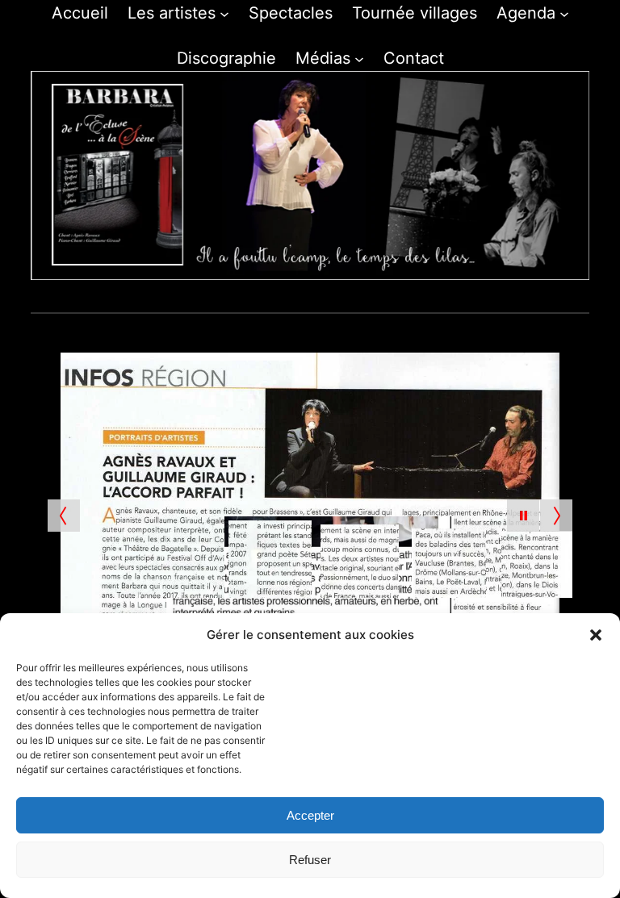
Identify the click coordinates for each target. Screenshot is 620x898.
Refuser (310, 860)
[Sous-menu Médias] (359, 58)
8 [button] (366, 297)
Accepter (310, 815)
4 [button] (291, 297)
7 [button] (347, 297)
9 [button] (384, 297)
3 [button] (273, 297)
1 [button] (236, 297)
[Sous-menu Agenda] (564, 13)
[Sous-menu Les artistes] (224, 13)
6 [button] (329, 297)
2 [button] (254, 297)
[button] (596, 635)
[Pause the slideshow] (523, 515)
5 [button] (310, 297)
